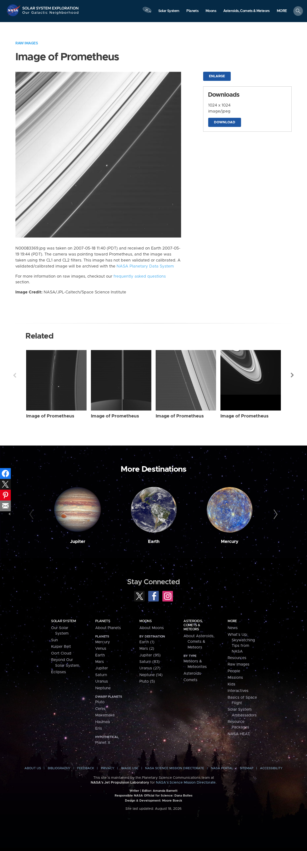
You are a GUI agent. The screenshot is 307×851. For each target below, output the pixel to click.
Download (224, 122)
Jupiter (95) (150, 655)
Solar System (63, 621)
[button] (282, 11)
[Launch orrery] (147, 12)
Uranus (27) (149, 668)
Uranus (101, 681)
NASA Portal (222, 768)
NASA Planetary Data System (145, 266)
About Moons (151, 628)
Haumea (102, 722)
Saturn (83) (149, 662)
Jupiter (77, 541)
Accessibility (271, 768)
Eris (98, 728)
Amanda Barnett (165, 790)
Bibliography (59, 768)
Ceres (100, 709)
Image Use (129, 768)
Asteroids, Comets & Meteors (193, 625)
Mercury (229, 541)
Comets (190, 680)
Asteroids (192, 673)
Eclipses (58, 672)
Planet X (102, 742)
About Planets (108, 628)
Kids (231, 684)
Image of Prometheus (50, 416)
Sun (54, 640)
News (233, 628)
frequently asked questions (139, 276)
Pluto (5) (147, 681)
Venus (100, 648)
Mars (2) (146, 648)
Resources (237, 658)
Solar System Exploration (50, 6)
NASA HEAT (239, 734)
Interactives (238, 691)
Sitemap (246, 768)
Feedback (85, 768)
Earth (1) (146, 642)
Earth (153, 541)
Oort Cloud (61, 653)
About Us (32, 768)
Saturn (101, 675)
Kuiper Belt (61, 647)
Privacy (107, 768)
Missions (235, 677)
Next (292, 375)
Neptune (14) (151, 675)
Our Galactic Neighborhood (50, 13)
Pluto (100, 702)
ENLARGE (217, 76)
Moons (145, 621)
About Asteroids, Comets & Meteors (198, 641)
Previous (14, 375)
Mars (99, 662)
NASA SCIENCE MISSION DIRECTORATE (174, 768)
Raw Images (26, 43)
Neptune (103, 688)
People (234, 671)
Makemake (105, 715)
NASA (14, 10)
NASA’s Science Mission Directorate (186, 782)
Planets (102, 621)
